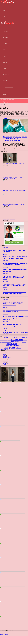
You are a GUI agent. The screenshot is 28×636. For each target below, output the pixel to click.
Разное (5, 80)
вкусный (9, 337)
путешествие (2, 345)
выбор (19, 337)
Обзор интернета (9, 87)
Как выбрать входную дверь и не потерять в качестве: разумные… (13, 164)
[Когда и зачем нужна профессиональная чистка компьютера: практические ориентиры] (10, 189)
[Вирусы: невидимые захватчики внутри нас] (12, 615)
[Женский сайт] (7, 3)
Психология (6, 74)
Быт (4, 50)
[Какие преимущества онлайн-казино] (12, 469)
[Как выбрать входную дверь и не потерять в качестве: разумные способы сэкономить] (10, 162)
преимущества (12, 344)
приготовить (19, 343)
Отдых (4, 68)
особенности (16, 342)
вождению (15, 337)
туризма (17, 348)
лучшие (14, 340)
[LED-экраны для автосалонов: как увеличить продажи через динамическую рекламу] (12, 629)
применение (25, 343)
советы (6, 347)
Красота (5, 43)
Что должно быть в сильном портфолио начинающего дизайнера (12, 178)
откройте (24, 342)
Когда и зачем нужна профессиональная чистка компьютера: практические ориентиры (14, 191)
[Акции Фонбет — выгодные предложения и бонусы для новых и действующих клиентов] (12, 600)
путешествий (10, 345)
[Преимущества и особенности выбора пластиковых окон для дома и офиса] (12, 498)
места (20, 340)
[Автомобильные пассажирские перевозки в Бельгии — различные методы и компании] (12, 527)
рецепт (2, 347)
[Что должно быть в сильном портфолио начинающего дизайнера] (10, 176)
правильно (3, 344)
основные (8, 342)
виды (6, 338)
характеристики (4, 349)
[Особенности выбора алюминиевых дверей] (12, 512)
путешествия (19, 345)
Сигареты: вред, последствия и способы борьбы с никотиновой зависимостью (15, 138)
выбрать (24, 338)
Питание (5, 62)
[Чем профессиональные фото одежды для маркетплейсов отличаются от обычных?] (12, 556)
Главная (2, 104)
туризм (11, 348)
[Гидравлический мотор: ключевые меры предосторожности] (12, 542)
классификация (7, 340)
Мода (4, 56)
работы (25, 345)
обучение (3, 342)
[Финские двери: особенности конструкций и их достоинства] (10, 203)
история (2, 340)
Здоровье (5, 37)
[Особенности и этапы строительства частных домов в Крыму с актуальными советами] (10, 216)
